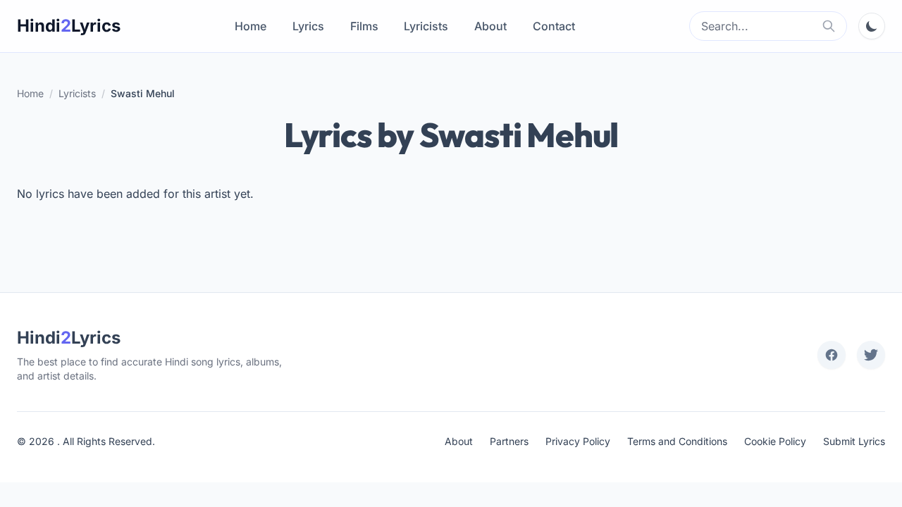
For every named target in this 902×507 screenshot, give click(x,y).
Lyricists (426, 26)
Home (250, 26)
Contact (554, 26)
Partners (509, 441)
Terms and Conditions (677, 441)
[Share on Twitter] (871, 355)
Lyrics (308, 26)
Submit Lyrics (854, 441)
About (490, 26)
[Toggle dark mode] (871, 26)
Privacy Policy (577, 441)
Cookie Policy (775, 441)
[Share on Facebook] (831, 355)
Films (364, 26)
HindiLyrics (69, 25)
